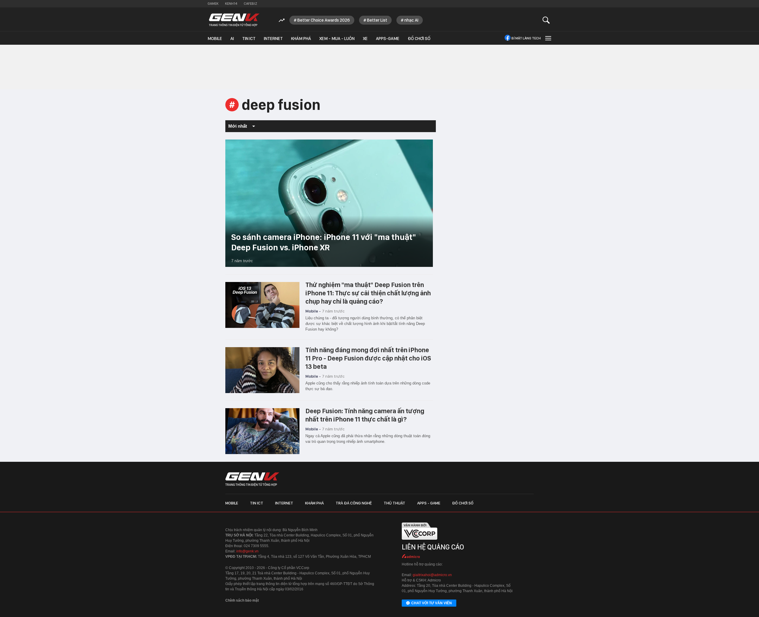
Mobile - (313, 311)
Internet (273, 38)
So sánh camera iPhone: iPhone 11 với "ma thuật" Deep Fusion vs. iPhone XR (323, 242)
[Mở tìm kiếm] (546, 20)
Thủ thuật (394, 503)
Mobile (215, 38)
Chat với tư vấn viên (431, 603)
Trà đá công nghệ (354, 503)
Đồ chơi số (419, 38)
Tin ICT (249, 38)
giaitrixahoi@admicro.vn (432, 575)
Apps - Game (428, 503)
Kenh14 (231, 3)
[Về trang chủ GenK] (234, 20)
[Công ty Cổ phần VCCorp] (419, 541)
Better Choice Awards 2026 (323, 20)
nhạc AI (411, 20)
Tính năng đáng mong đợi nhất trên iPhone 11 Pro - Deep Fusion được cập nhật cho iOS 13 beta (368, 358)
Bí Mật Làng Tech (526, 38)
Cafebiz (250, 3)
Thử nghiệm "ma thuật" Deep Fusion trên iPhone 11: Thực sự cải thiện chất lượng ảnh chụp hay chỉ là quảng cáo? (368, 293)
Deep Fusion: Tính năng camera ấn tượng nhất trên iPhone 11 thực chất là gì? (364, 415)
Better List (377, 20)
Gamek (213, 3)
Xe (365, 38)
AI (232, 38)
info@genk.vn (247, 551)
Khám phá (301, 38)
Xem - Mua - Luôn (337, 38)
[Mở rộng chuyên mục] (547, 38)
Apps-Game (387, 38)
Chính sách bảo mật (242, 600)
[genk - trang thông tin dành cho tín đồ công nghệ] (252, 479)
